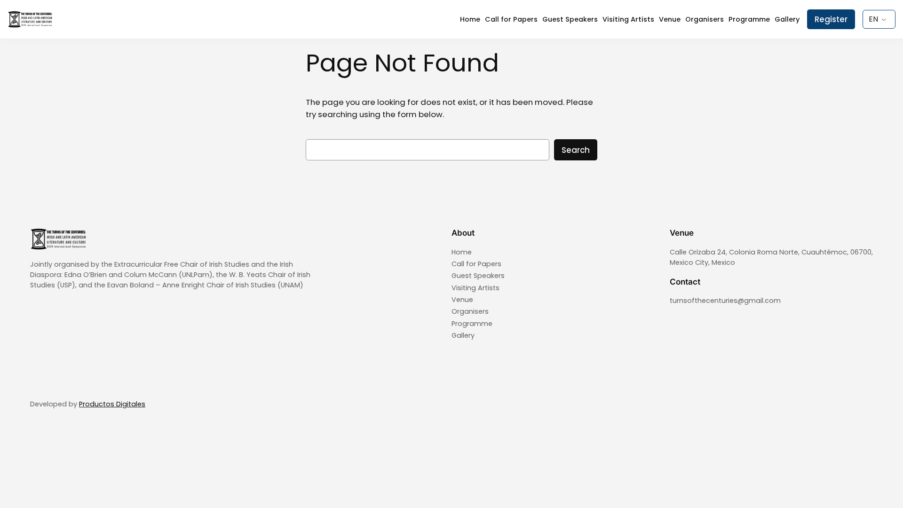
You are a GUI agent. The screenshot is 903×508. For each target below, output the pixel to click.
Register (831, 19)
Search (576, 150)
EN (873, 19)
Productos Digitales (112, 404)
